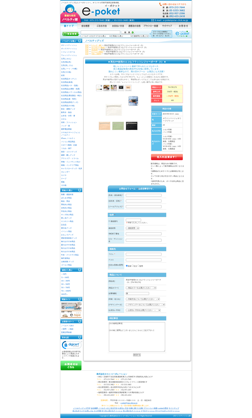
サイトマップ (174, 408)
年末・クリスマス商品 (70, 255)
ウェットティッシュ (69, 55)
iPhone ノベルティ (68, 138)
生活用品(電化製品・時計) (71, 96)
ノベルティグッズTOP (81, 408)
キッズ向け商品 (67, 215)
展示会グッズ (66, 228)
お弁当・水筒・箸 (68, 116)
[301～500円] (96, 54)
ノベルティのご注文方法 (108, 408)
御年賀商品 (65, 258)
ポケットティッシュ (69, 45)
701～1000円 (66, 291)
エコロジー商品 (67, 221)
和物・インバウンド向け (70, 162)
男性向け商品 (66, 205)
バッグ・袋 (65, 126)
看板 (63, 182)
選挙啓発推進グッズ (69, 238)
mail (169, 20)
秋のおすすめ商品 (68, 248)
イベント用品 (66, 231)
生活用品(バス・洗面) (69, 85)
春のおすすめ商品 (68, 241)
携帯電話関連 (66, 129)
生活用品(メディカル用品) (71, 92)
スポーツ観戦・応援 (69, 145)
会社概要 (94, 408)
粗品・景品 (65, 201)
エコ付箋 (97, 411)
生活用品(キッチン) (68, 79)
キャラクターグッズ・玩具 (71, 168)
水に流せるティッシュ (131, 411)
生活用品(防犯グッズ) (69, 102)
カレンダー (65, 172)
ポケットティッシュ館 (182, 416)
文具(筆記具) (66, 62)
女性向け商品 (66, 208)
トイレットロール (68, 52)
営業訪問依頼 (66, 332)
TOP (87, 45)
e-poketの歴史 (163, 408)
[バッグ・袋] (96, 45)
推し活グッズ (66, 218)
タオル (63, 119)
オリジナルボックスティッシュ (167, 411)
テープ (63, 179)
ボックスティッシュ (69, 49)
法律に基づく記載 (136, 408)
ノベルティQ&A (67, 326)
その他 (63, 185)
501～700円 (65, 288)
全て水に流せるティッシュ (111, 411)
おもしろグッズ (67, 235)
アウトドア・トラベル (70, 158)
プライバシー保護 (150, 408)
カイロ (63, 175)
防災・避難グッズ (68, 109)
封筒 (63, 75)
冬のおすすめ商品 (68, 252)
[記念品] (94, 50)
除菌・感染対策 (67, 194)
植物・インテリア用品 (70, 165)
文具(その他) (66, 72)
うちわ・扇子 (66, 148)
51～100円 (65, 277)
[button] (72, 346)
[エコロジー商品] (98, 47)
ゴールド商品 (66, 265)
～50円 (63, 274)
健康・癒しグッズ (68, 155)
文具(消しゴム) (67, 65)
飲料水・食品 (66, 112)
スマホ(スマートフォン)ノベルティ (70, 133)
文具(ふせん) (66, 59)
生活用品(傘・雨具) (68, 99)
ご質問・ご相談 (67, 329)
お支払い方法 (123, 408)
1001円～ (64, 294)
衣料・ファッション (69, 122)
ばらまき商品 (66, 198)
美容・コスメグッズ (69, 152)
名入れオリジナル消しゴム (82, 411)
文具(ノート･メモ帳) (69, 69)
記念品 (63, 225)
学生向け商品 (66, 211)
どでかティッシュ (148, 411)
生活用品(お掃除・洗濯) (70, 89)
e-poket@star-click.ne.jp (129, 403)
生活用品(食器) (67, 82)
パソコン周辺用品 (68, 142)
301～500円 (65, 284)
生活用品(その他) (68, 106)
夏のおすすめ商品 (68, 245)
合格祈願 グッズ (67, 262)
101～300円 (65, 281)
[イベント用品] (97, 52)
